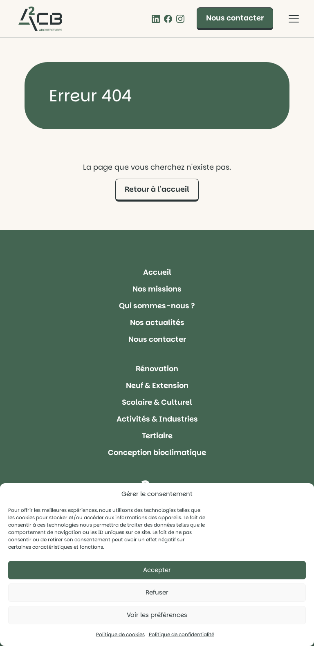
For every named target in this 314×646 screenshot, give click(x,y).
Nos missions (157, 289)
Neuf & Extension (157, 385)
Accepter (157, 569)
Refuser (157, 592)
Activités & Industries (157, 419)
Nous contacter (235, 18)
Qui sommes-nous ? (157, 306)
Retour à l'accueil (157, 189)
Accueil (157, 272)
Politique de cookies (120, 634)
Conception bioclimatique (157, 452)
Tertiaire (157, 436)
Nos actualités (157, 322)
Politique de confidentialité (181, 634)
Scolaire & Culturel (157, 402)
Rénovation (157, 368)
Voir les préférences (157, 614)
